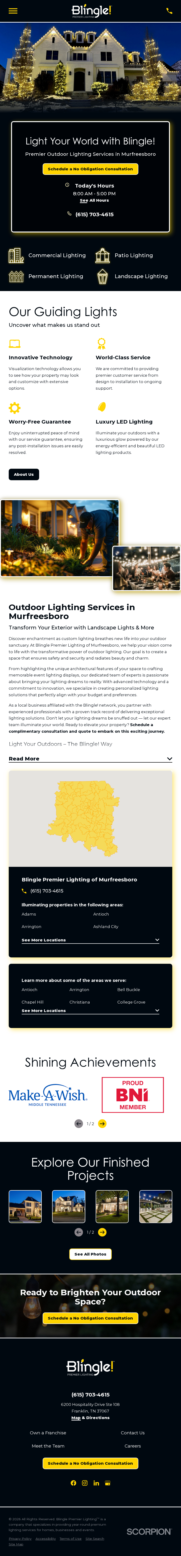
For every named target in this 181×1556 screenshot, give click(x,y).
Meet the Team (48, 1446)
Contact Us (133, 1433)
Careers (133, 1446)
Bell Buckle (128, 989)
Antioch (29, 989)
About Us (24, 474)
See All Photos (90, 1254)
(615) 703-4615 (94, 215)
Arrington (79, 989)
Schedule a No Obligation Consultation (90, 169)
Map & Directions (90, 1418)
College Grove (131, 1002)
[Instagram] (84, 1483)
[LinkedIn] (96, 1483)
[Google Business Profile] (107, 1483)
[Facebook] (73, 1483)
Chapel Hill (33, 1002)
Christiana (80, 1002)
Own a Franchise (48, 1433)
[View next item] (102, 1123)
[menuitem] (20, 1538)
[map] (90, 819)
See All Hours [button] (94, 200)
